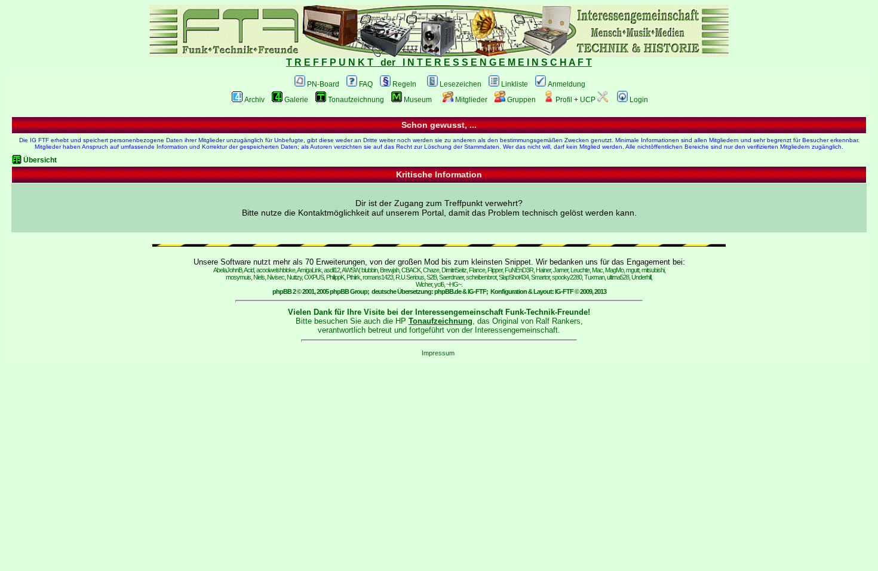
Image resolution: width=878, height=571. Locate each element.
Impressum (438, 353)
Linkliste (514, 84)
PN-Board (323, 84)
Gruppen (521, 100)
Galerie (296, 100)
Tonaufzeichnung (356, 100)
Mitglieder (471, 100)
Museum (418, 100)
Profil (563, 100)
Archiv (254, 100)
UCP (587, 100)
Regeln (404, 84)
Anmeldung (566, 84)
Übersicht (40, 160)
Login (639, 100)
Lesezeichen (460, 84)
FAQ (366, 84)
